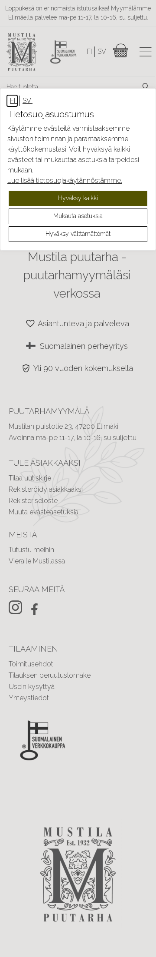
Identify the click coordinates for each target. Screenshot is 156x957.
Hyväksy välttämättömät (78, 233)
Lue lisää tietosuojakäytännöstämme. (64, 180)
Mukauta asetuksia (78, 215)
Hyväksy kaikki (78, 198)
